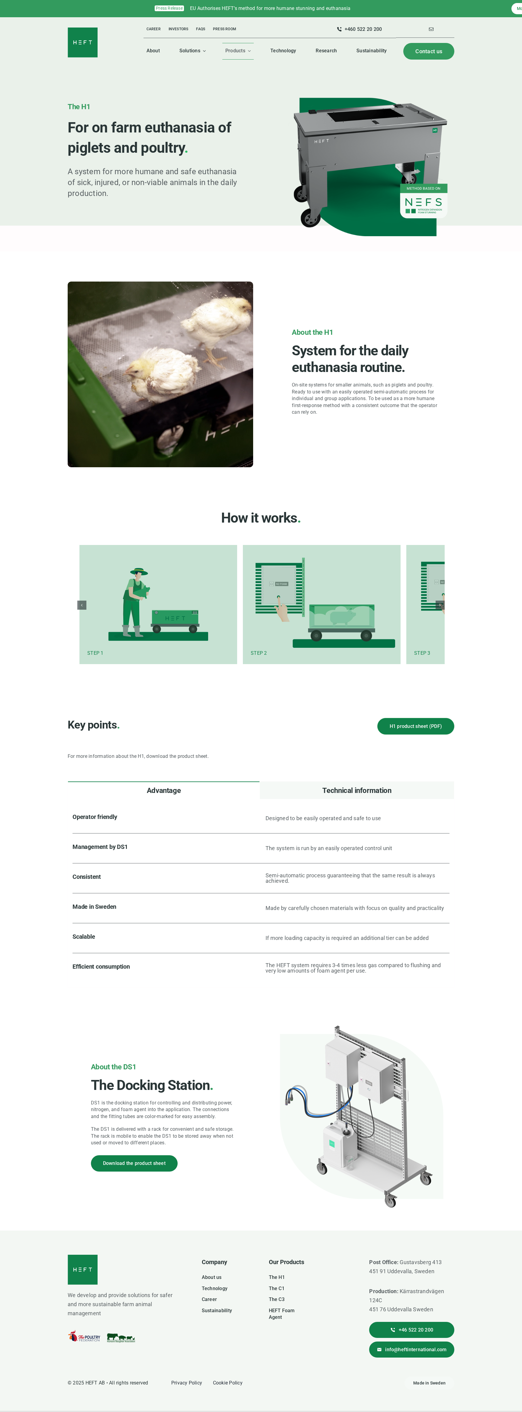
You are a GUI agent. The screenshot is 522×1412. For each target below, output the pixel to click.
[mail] (431, 29)
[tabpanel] (261, 866)
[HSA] (121, 1303)
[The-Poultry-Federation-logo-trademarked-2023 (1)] (84, 1304)
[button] (81, 591)
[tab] (163, 763)
